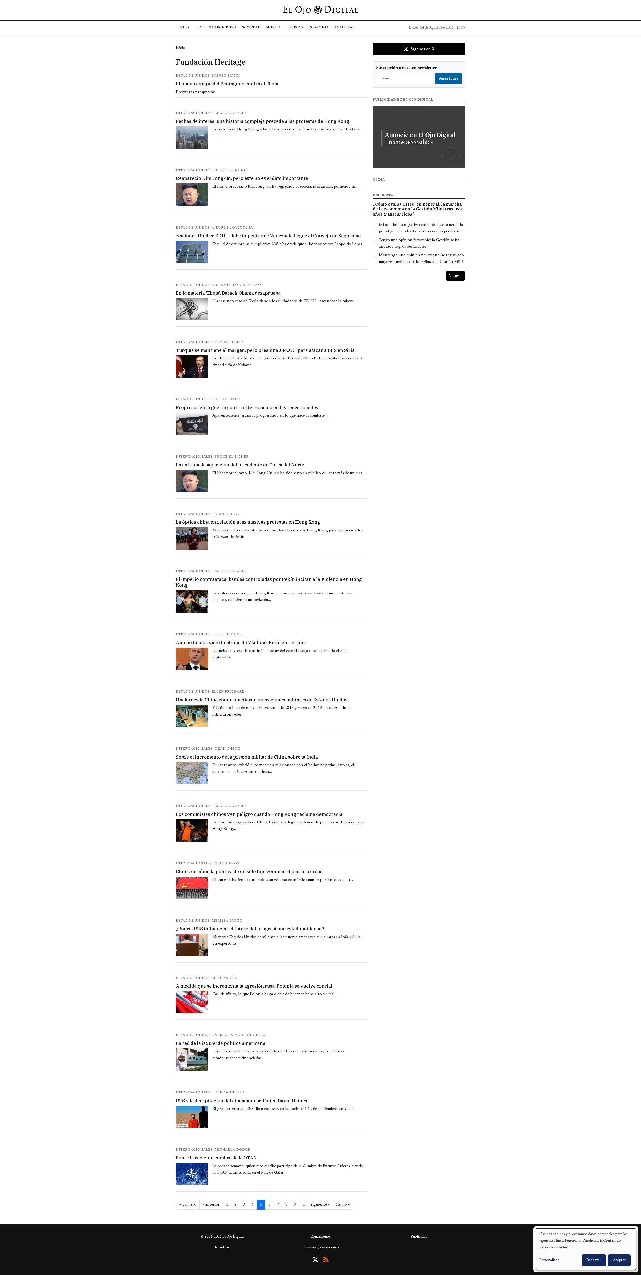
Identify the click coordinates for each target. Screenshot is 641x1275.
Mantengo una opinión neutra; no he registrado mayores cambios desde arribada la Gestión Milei (421, 258)
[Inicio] (320, 10)
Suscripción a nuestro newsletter (406, 68)
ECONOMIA (319, 27)
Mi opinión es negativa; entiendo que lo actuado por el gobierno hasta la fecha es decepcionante (421, 228)
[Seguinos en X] (315, 1259)
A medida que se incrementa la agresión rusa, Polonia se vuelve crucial (254, 986)
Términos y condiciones (320, 1247)
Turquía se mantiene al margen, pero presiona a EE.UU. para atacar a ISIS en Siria (265, 350)
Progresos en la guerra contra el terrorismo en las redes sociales (247, 407)
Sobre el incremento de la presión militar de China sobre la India (247, 757)
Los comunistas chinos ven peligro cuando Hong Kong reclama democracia (259, 814)
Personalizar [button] (549, 1260)
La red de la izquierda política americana (220, 1043)
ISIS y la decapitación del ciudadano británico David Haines (241, 1101)
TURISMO (294, 27)
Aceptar (619, 1260)
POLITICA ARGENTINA (216, 27)
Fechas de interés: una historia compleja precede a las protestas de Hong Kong (262, 121)
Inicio (185, 27)
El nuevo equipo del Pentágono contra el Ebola (227, 84)
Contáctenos (320, 1237)
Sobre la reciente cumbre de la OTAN (216, 1158)
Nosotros (222, 1247)
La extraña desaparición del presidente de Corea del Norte (240, 465)
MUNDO (273, 27)
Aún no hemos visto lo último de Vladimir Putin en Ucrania (241, 642)
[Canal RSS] (326, 1259)
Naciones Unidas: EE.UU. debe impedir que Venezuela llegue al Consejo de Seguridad (268, 236)
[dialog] (586, 1249)
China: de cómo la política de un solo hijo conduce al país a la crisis (249, 871)
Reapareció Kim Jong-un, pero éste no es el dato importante (242, 178)
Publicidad (419, 1237)
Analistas (344, 27)
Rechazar (594, 1260)
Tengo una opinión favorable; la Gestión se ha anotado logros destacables (419, 243)
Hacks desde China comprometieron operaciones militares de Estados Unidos (261, 700)
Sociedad (251, 27)
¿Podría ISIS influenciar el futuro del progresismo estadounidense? (250, 929)
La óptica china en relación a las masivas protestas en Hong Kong (248, 522)
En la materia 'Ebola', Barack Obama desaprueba (228, 293)
